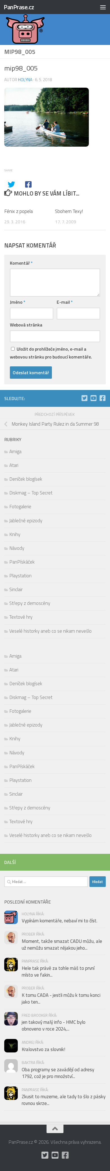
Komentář (21, 263)
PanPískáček (22, 562)
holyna (25, 79)
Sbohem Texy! (69, 211)
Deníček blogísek (25, 479)
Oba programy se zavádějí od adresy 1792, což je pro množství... (58, 1073)
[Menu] (103, 7)
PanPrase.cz (19, 7)
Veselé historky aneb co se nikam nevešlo (50, 631)
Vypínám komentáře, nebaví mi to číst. (59, 920)
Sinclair (16, 589)
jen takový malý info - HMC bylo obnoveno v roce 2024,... (53, 1025)
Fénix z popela (18, 211)
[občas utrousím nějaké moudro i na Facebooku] (102, 398)
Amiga (15, 451)
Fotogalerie (20, 506)
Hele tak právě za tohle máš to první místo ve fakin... (58, 972)
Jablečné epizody (25, 520)
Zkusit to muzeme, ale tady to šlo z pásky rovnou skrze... (63, 1100)
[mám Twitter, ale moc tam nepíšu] (84, 398)
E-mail (65, 302)
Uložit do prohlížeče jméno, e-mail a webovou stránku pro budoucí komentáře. (51, 353)
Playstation (20, 575)
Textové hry (20, 617)
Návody (16, 548)
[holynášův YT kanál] (93, 398)
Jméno (17, 302)
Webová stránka (26, 324)
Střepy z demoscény (29, 603)
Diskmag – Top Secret (30, 492)
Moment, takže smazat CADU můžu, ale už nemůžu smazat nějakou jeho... (62, 945)
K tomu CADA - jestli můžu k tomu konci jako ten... (61, 998)
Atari (13, 465)
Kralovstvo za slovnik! (43, 1049)
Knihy (14, 534)
